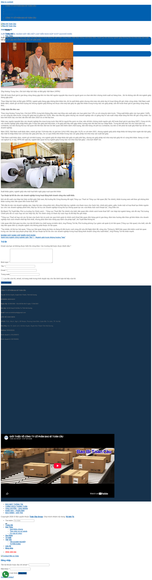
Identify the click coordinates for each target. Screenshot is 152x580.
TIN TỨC (8, 540)
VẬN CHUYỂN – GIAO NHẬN (16, 509)
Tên (3, 266)
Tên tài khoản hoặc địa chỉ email (14, 565)
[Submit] (6, 523)
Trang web (5, 274)
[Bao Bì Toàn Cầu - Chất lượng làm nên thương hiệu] (8, 25)
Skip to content (7, 2)
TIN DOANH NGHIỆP (6, 29)
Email (4, 270)
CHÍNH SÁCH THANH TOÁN (16, 506)
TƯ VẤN (8, 538)
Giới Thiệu (9, 36)
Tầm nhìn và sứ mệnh (20, 41)
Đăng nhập (22, 573)
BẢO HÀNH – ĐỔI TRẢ (14, 513)
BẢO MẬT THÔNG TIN (14, 504)
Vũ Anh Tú (70, 517)
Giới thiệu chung (16, 529)
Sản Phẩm (9, 535)
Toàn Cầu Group (36, 517)
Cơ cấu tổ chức (16, 533)
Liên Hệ (8, 546)
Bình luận (5, 262)
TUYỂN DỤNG (15, 544)
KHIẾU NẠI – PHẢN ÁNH (14, 511)
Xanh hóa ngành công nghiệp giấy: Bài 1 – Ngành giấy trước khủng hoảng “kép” (33, 237)
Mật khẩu (5, 569)
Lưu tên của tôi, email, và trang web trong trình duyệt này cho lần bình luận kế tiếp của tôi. (40, 279)
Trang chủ (9, 525)
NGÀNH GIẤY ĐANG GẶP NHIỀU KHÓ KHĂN (18, 235)
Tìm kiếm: (9, 521)
